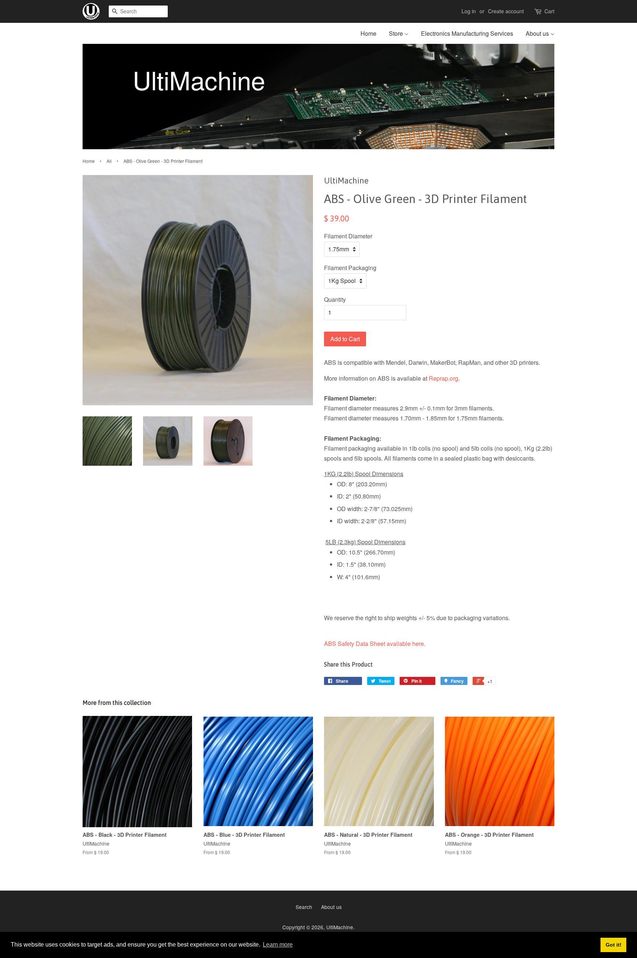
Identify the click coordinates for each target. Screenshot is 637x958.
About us (538, 33)
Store (396, 33)
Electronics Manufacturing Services (467, 33)
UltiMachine (339, 927)
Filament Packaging (350, 267)
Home (368, 33)
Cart (549, 11)
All (109, 161)
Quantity (335, 299)
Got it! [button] (614, 945)
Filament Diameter (348, 236)
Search (304, 906)
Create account (506, 11)
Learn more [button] (278, 944)
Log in (469, 11)
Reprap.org (443, 378)
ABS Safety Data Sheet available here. (374, 643)
